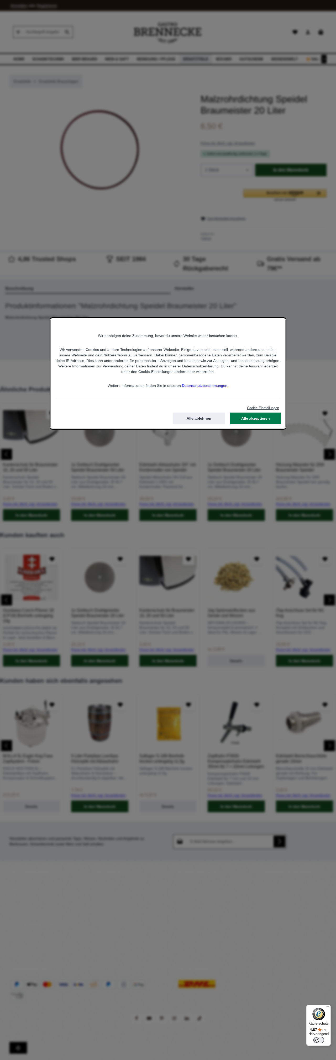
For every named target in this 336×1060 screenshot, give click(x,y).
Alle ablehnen (199, 418)
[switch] (318, 1040)
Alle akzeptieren (255, 418)
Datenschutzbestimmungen (204, 385)
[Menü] (327, 1008)
